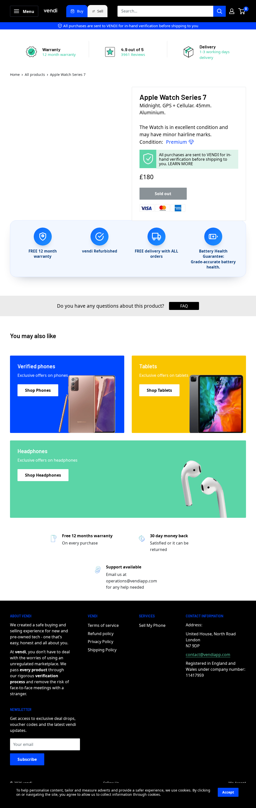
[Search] (219, 11)
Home (15, 74)
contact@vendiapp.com (208, 654)
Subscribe (27, 759)
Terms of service (103, 625)
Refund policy (101, 633)
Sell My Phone (152, 625)
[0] (242, 11)
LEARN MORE (180, 163)
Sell (100, 11)
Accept (228, 792)
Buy (80, 11)
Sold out (163, 193)
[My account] (231, 11)
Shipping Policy (102, 650)
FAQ (184, 306)
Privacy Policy (100, 641)
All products (35, 74)
